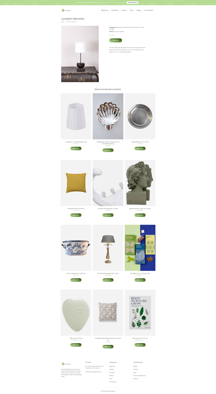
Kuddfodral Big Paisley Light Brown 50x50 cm (108, 339)
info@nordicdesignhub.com (93, 372)
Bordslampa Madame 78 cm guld (108, 273)
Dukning (111, 369)
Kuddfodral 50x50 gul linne (76, 208)
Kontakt (135, 369)
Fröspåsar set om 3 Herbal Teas (140, 273)
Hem (62, 22)
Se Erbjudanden (132, 2)
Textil (131, 10)
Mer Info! (116, 40)
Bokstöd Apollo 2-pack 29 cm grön (140, 208)
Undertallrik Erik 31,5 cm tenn (140, 142)
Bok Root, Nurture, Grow (140, 338)
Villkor (135, 372)
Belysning (104, 10)
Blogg (139, 10)
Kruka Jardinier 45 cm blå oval (76, 273)
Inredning (114, 10)
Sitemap (135, 378)
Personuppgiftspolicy (139, 375)
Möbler (123, 10)
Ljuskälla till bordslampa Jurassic (108, 208)
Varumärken (148, 10)
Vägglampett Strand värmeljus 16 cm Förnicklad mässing (108, 143)
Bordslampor (135, 27)
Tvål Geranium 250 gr (76, 338)
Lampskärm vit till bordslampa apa (76, 142)
